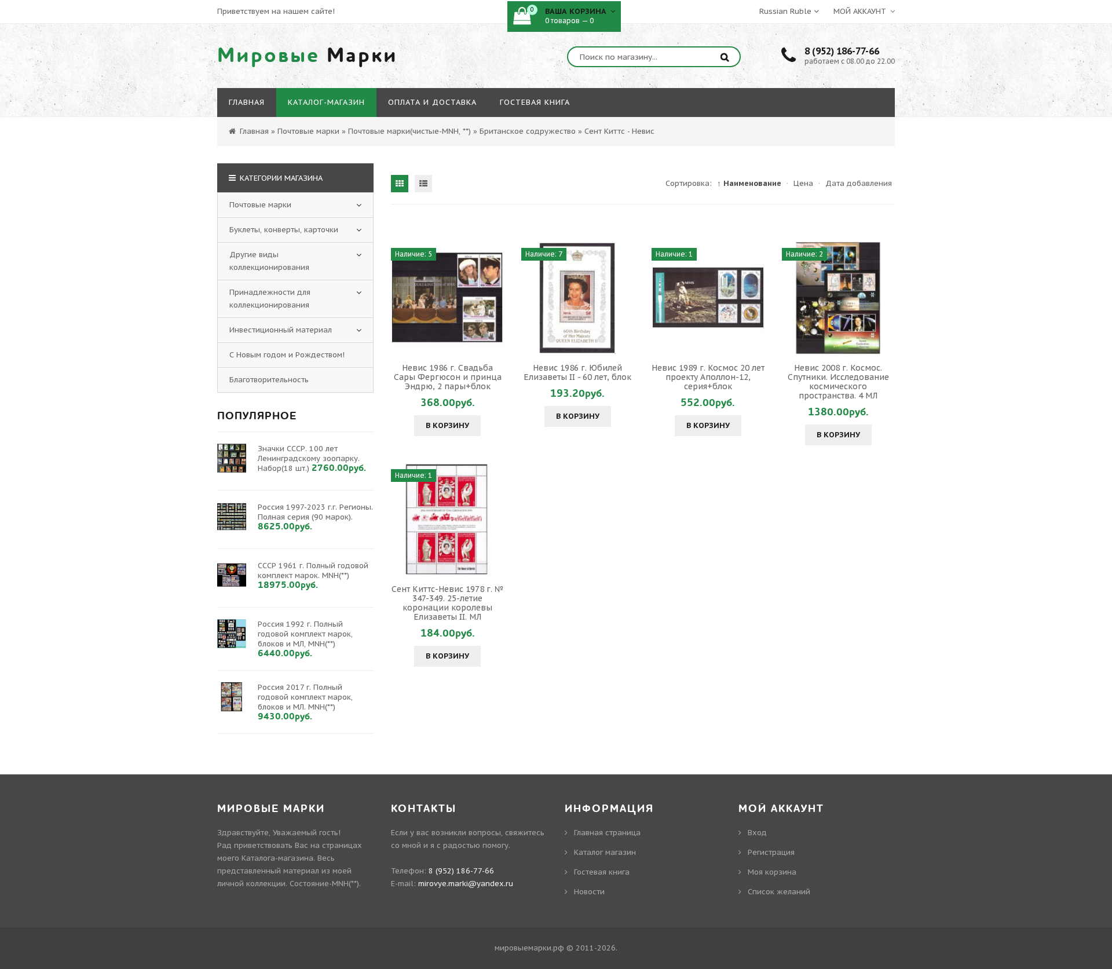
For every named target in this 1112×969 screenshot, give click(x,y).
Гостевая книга (602, 872)
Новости (589, 892)
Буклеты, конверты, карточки (283, 230)
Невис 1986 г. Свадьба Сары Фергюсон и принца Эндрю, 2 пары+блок (448, 377)
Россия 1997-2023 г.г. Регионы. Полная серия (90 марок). (315, 512)
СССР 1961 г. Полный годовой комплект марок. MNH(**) (313, 570)
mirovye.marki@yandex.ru (465, 883)
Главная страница (607, 833)
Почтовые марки (260, 205)
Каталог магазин (605, 852)
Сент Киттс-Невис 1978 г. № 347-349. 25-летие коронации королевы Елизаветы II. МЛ (448, 603)
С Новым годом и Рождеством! (287, 355)
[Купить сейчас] (401, 297)
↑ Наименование (749, 183)
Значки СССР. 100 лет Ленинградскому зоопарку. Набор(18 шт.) (309, 458)
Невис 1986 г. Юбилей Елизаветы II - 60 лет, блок (577, 372)
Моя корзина (772, 872)
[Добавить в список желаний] (493, 297)
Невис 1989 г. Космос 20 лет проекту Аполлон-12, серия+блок (708, 377)
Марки (307, 56)
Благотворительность (269, 380)
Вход (757, 833)
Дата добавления (858, 183)
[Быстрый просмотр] (447, 297)
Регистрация (771, 852)
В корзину (447, 425)
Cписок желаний (779, 892)
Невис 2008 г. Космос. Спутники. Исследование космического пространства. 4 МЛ (838, 382)
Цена (803, 183)
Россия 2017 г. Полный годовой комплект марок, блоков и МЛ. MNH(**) (305, 697)
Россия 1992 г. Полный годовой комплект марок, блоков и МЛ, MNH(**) (305, 634)
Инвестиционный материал (280, 330)
